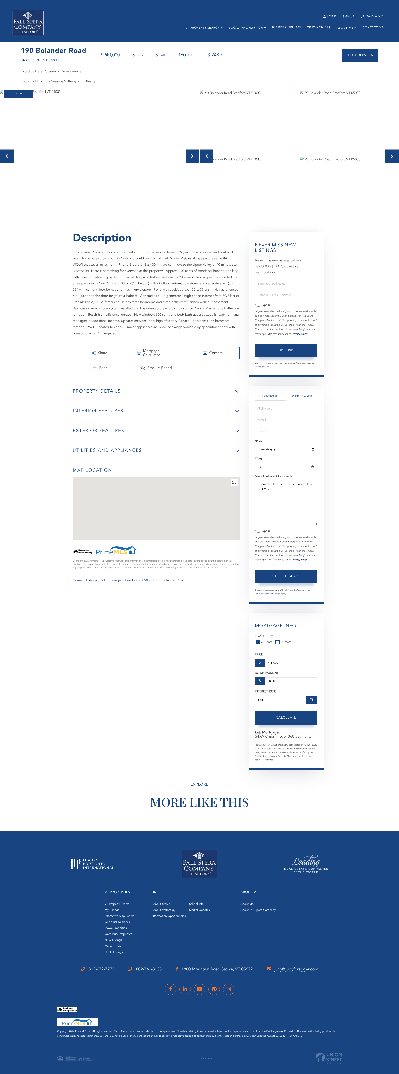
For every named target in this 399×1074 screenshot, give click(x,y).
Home (77, 580)
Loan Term (264, 636)
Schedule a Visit (301, 396)
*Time (259, 459)
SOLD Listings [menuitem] (114, 952)
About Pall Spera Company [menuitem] (258, 910)
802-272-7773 (374, 16)
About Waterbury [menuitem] (164, 910)
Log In (331, 16)
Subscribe (286, 350)
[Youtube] (199, 989)
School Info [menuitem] (196, 904)
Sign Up (348, 16)
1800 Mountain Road (216, 969)
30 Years (266, 642)
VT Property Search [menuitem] (203, 28)
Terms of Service (272, 594)
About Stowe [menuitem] (161, 904)
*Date (258, 441)
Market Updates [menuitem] (115, 946)
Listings (91, 580)
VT (103, 580)
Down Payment (266, 673)
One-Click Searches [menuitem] (117, 922)
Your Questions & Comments (273, 476)
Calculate (286, 718)
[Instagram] (228, 989)
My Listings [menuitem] (112, 910)
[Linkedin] (185, 989)
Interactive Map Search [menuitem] (119, 916)
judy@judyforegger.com (295, 969)
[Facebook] (170, 989)
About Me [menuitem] (345, 28)
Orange (115, 580)
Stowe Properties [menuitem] (116, 928)
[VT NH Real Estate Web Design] (329, 1058)
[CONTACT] (360, 55)
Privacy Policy (299, 334)
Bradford (131, 580)
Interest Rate (265, 691)
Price (259, 654)
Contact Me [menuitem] (373, 27)
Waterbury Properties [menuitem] (118, 934)
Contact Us (270, 396)
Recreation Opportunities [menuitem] (169, 916)
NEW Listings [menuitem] (113, 940)
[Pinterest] (214, 989)
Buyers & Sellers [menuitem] (286, 27)
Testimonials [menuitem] (318, 27)
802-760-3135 (148, 969)
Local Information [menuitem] (246, 28)
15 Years (285, 642)
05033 (146, 580)
